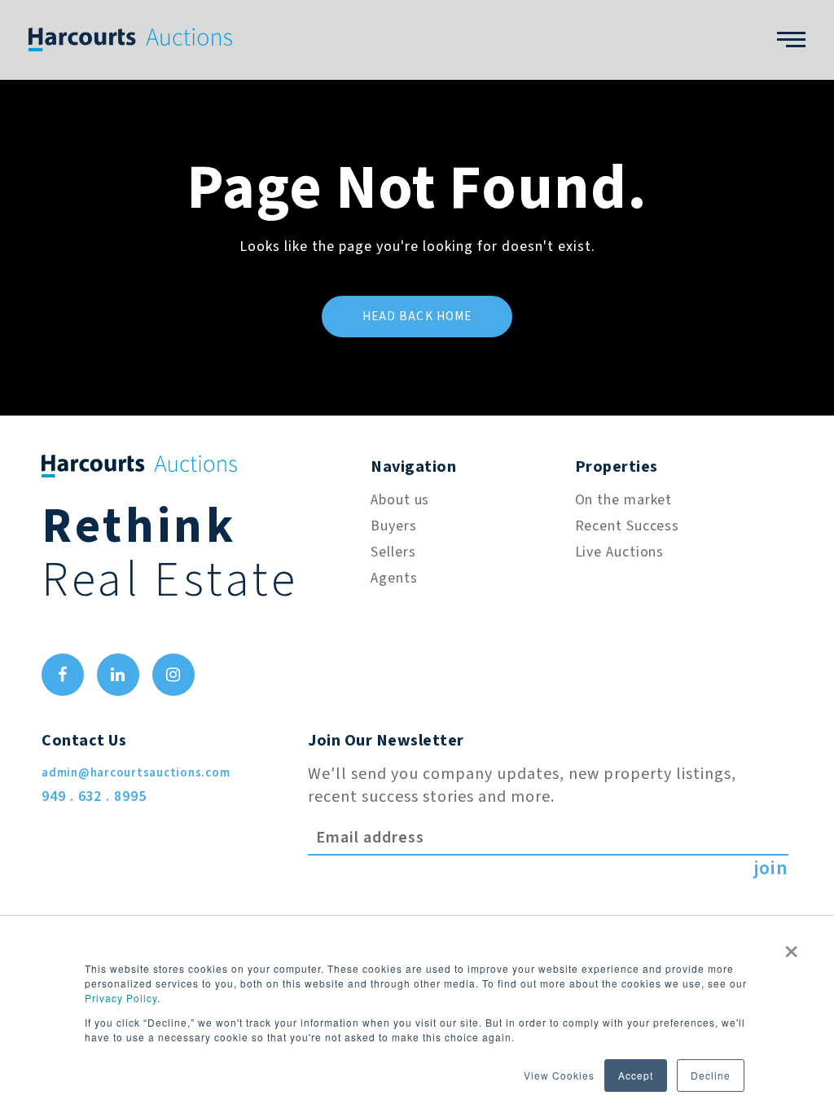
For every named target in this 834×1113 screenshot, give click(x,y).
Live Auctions (620, 552)
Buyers (393, 526)
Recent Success (627, 526)
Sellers (393, 552)
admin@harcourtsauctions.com (136, 772)
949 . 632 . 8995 (94, 796)
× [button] (791, 946)
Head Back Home (417, 316)
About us (400, 500)
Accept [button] (635, 1075)
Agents (394, 578)
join (770, 869)
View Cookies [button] (559, 1075)
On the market (624, 500)
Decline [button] (711, 1075)
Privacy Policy (121, 998)
